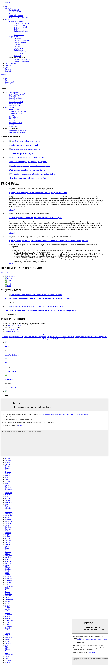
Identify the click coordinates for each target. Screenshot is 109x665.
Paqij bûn (8, 71)
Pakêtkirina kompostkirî (22, 61)
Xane (7, 6)
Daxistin (8, 69)
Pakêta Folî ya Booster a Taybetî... (24, 145)
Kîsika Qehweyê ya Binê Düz (12, 337)
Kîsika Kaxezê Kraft (20, 31)
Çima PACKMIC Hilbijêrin (18, 18)
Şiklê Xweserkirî (19, 33)
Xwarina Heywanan (20, 42)
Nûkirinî (8, 65)
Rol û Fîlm (17, 56)
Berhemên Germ (48, 335)
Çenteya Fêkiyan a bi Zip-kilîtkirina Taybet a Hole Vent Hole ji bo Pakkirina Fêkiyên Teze (48, 241)
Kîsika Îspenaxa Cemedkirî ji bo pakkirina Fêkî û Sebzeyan (35, 218)
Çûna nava (8, 8)
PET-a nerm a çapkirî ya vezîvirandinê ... (27, 170)
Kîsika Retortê (18, 50)
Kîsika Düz (17, 29)
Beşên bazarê (13, 37)
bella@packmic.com (12, 355)
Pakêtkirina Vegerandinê (22, 59)
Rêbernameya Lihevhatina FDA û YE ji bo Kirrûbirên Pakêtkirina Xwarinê (38, 299)
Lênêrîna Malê (18, 54)
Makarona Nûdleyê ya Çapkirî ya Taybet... (28, 162)
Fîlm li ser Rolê (19, 35)
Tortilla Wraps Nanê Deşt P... (22, 153)
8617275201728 (10, 387)
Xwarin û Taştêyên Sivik (22, 40)
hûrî (13, 210)
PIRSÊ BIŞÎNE (6, 272)
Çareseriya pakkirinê (16, 21)
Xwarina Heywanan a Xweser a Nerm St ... (28, 178)
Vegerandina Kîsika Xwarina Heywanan (60, 337)
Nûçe (7, 67)
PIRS (7, 347)
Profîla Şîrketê (14, 10)
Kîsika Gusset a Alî (20, 27)
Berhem (7, 19)
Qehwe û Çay (18, 38)
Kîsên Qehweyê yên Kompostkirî (35, 337)
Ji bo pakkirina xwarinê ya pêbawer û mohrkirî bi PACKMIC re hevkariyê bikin (40, 310)
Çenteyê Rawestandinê (21, 23)
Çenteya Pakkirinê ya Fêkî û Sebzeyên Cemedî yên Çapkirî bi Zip (38, 193)
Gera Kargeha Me (15, 12)
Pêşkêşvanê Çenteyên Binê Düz (86, 337)
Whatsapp (9, 363)
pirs (10, 210)
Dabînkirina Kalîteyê (16, 16)
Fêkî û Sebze (18, 46)
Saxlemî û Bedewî (20, 52)
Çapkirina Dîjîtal (10, 63)
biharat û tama (18, 48)
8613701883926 (10, 371)
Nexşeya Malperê (60, 335)
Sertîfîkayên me (14, 14)
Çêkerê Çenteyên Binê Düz (56, 339)
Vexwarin (17, 44)
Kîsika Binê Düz (19, 25)
